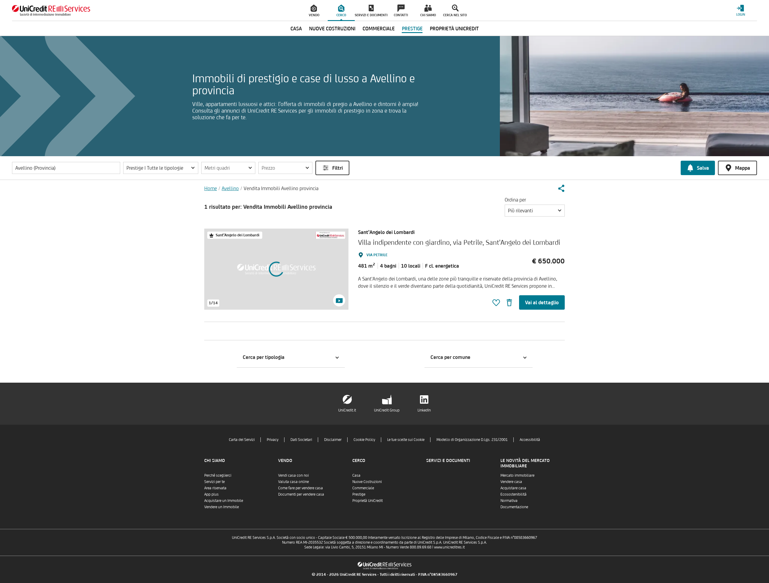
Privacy (272, 439)
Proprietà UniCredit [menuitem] (454, 29)
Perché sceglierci (217, 475)
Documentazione (514, 507)
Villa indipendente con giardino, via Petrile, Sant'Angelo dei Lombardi (459, 242)
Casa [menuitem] (296, 29)
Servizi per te (214, 481)
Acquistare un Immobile (223, 500)
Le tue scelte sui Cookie (405, 439)
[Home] (51, 10)
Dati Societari (301, 439)
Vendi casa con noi (293, 475)
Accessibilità (530, 439)
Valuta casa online (293, 481)
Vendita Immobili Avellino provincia (281, 188)
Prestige (358, 494)
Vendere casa (511, 481)
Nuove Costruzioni (367, 481)
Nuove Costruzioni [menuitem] (332, 29)
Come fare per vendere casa (300, 488)
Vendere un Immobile (221, 507)
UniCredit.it (347, 410)
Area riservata (215, 488)
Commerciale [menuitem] (379, 29)
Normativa (509, 500)
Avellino (230, 188)
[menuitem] (314, 10)
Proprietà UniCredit (367, 500)
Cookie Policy (364, 439)
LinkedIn (424, 410)
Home (210, 188)
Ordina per (515, 200)
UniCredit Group (387, 410)
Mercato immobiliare (517, 475)
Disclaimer (333, 439)
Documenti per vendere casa (301, 494)
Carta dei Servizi (242, 439)
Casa (356, 475)
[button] (160, 168)
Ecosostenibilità (513, 494)
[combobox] (535, 211)
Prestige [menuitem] (412, 29)
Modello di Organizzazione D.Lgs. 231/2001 (472, 439)
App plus (211, 494)
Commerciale (363, 488)
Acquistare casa (513, 488)
